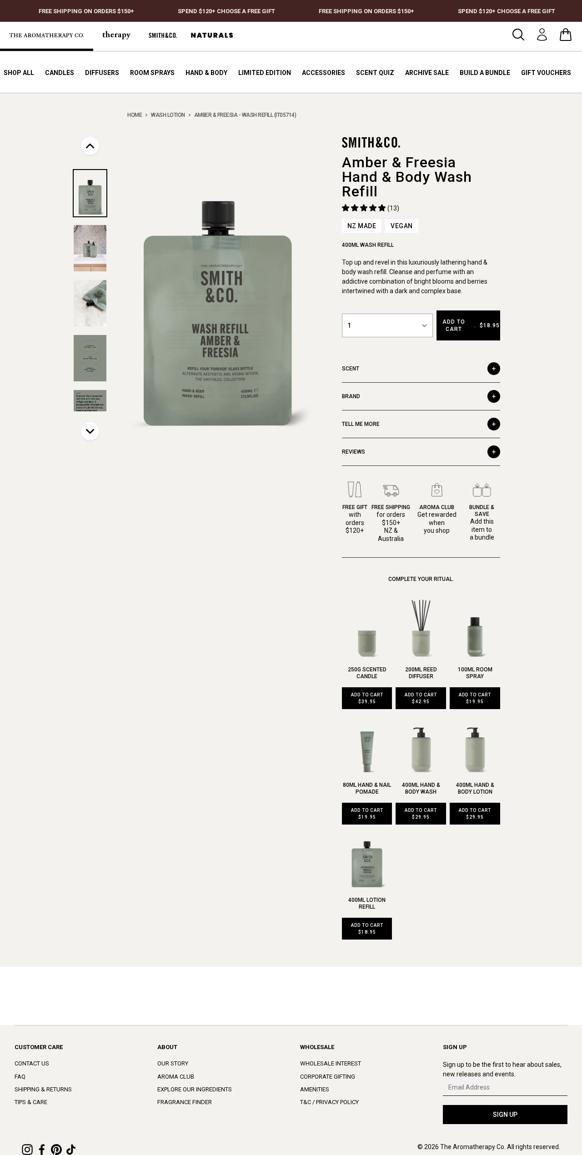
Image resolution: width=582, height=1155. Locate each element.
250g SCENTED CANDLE (367, 673)
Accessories (323, 72)
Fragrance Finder (184, 1102)
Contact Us (32, 1063)
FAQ (20, 1076)
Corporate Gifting (327, 1076)
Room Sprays (152, 72)
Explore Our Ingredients (194, 1089)
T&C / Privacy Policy (329, 1102)
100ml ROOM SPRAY (475, 673)
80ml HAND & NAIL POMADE (367, 788)
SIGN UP (505, 1114)
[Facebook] (41, 1149)
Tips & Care (31, 1102)
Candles (59, 72)
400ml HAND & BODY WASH (421, 788)
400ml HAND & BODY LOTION (475, 788)
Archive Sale (427, 72)
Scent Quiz (375, 72)
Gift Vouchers (546, 72)
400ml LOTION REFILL (367, 903)
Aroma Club (175, 1076)
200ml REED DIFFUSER (421, 673)
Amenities (314, 1089)
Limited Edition (264, 72)
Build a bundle (485, 72)
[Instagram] (27, 1149)
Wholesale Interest (330, 1063)
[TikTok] (70, 1149)
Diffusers (102, 72)
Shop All (19, 72)
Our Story (172, 1063)
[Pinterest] (56, 1149)
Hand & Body (206, 72)
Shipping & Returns (43, 1089)
